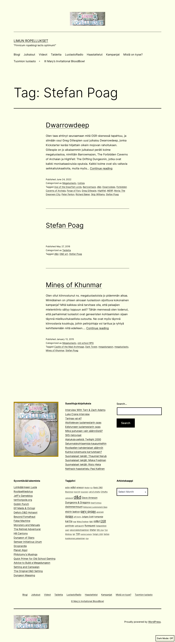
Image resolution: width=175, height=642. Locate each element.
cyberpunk (69, 498)
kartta (68, 521)
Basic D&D (98, 487)
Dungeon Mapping (24, 575)
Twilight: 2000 (98, 534)
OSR (103, 521)
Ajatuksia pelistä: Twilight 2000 (83, 439)
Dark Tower (91, 346)
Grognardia (20, 546)
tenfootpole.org (23, 499)
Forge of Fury (74, 190)
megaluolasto (121, 346)
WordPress (154, 621)
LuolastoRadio (74, 54)
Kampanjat (113, 54)
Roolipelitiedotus (23, 491)
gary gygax (88, 511)
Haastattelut (95, 54)
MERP (110, 190)
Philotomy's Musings (25, 554)
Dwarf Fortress (96, 503)
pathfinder (69, 526)
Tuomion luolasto (25, 61)
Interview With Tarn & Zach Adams (85, 409)
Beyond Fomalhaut (24, 516)
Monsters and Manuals (27, 525)
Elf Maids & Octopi (24, 508)
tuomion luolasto (86, 534)
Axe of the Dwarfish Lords (68, 187)
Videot (43, 54)
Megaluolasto (69, 183)
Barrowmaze (89, 187)
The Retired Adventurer (27, 529)
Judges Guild (88, 516)
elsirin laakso (72, 511)
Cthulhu (104, 492)
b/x (91, 488)
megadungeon (105, 346)
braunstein (84, 492)
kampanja (98, 516)
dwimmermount (74, 506)
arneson (80, 487)
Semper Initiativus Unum (28, 541)
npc (91, 521)
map (74, 522)
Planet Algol (20, 550)
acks (67, 487)
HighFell (102, 190)
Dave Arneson (89, 497)
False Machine (22, 520)
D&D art (64, 254)
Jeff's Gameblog (23, 495)
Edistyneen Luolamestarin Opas (95, 507)
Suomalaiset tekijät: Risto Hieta (83, 464)
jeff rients (77, 517)
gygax (69, 516)
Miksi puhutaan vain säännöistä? (84, 430)
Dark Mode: (163, 638)
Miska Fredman (83, 521)
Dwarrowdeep (67, 125)
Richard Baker (83, 194)
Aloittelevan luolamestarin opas (83, 422)
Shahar (93, 530)
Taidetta (56, 54)
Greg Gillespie (89, 190)
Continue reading (101, 168)
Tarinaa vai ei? (73, 418)
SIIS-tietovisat (73, 435)
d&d (99, 187)
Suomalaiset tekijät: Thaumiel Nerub (86, 456)
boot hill (77, 492)
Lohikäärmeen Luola (25, 487)
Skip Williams (98, 194)
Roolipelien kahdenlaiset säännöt (84, 447)
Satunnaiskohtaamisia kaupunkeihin (86, 443)
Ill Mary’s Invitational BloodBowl (64, 61)
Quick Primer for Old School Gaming (34, 558)
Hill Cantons (21, 533)
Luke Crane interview (77, 414)
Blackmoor (69, 492)
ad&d (73, 487)
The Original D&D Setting (28, 571)
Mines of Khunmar (74, 285)
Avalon (87, 487)
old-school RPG (86, 343)
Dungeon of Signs (24, 537)
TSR (78, 534)
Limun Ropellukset (31, 41)
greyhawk (100, 512)
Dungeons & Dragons (77, 502)
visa (87, 538)
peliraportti (79, 526)
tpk (74, 534)
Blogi (17, 54)
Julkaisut (29, 54)
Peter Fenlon (68, 194)
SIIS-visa (100, 530)
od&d (97, 521)
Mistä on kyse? (133, 54)
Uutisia (81, 183)
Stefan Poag (112, 194)
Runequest (90, 525)
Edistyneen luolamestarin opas (82, 426)
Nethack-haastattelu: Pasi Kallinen (85, 468)
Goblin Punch (21, 504)
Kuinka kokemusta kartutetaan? (83, 451)
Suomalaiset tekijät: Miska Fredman (85, 460)
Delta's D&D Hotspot (25, 512)
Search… (122, 403)
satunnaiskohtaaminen (79, 530)
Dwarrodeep (108, 187)
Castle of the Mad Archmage (69, 346)
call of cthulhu (94, 492)
